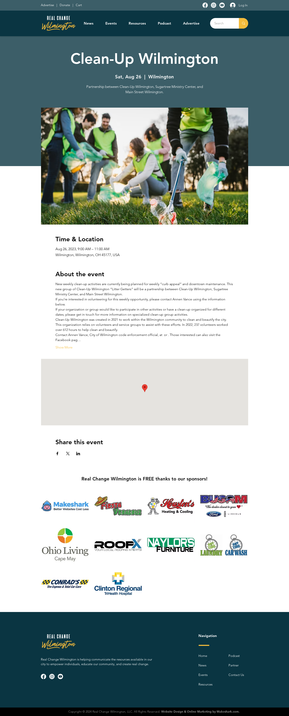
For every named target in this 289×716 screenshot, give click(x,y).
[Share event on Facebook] (57, 453)
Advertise (48, 5)
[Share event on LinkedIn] (78, 453)
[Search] (243, 23)
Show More (64, 347)
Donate (66, 5)
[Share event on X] (68, 453)
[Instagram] (213, 5)
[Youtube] (222, 5)
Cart (79, 5)
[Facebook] (205, 5)
